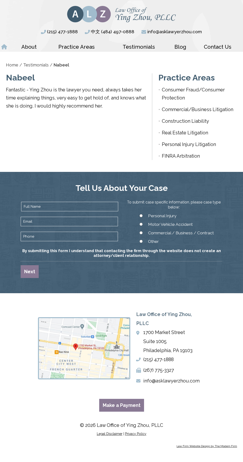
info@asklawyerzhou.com (174, 31)
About (29, 47)
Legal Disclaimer (109, 434)
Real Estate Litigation (185, 133)
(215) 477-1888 (62, 31)
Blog (180, 47)
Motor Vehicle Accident (170, 224)
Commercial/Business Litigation (197, 109)
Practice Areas (76, 47)
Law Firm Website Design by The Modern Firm (207, 446)
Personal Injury (162, 215)
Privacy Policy (135, 434)
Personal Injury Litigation (189, 144)
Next (29, 271)
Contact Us (217, 47)
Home (4, 46)
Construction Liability (185, 121)
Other (153, 241)
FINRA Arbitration (181, 156)
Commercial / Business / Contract (181, 233)
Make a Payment (121, 405)
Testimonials (139, 47)
